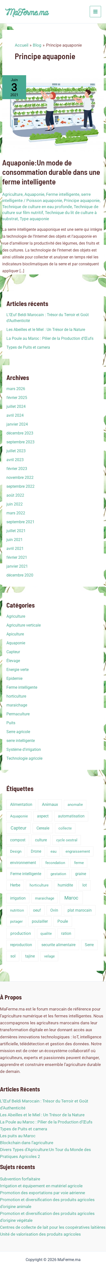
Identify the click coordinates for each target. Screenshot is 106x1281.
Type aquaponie (34, 218)
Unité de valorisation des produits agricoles (40, 1234)
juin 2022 (14, 504)
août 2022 (15, 495)
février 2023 (16, 468)
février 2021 (16, 557)
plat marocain (80, 910)
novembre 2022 (20, 477)
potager (16, 921)
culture (41, 840)
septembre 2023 (20, 442)
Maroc (71, 898)
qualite (46, 933)
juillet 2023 (16, 451)
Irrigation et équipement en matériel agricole (41, 1185)
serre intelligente (20, 740)
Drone (36, 851)
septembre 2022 (20, 486)
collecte (65, 828)
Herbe (15, 885)
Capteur (13, 652)
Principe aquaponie (82, 200)
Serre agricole (18, 731)
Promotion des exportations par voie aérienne (42, 1192)
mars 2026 (15, 388)
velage (49, 956)
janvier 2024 (17, 424)
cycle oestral (66, 840)
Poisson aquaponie (44, 200)
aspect (43, 816)
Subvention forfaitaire (20, 1178)
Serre (89, 944)
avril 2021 (15, 548)
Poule (62, 921)
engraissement (78, 851)
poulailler (40, 921)
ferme (79, 863)
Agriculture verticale (23, 625)
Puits (10, 723)
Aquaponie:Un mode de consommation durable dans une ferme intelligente (51, 172)
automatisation (71, 816)
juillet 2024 (16, 406)
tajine (30, 956)
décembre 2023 (19, 433)
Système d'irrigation (23, 749)
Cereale (42, 828)
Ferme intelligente (62, 194)
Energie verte (17, 669)
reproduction (21, 944)
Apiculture (15, 634)
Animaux (50, 804)
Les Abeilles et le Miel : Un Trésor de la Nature (45, 329)
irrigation (18, 898)
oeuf (37, 910)
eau (53, 851)
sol (13, 956)
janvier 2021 (17, 566)
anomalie (75, 804)
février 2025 (16, 397)
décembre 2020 (19, 575)
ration (66, 933)
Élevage (13, 660)
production (20, 933)
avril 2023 (15, 459)
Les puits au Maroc (17, 1135)
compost (17, 840)
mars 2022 (15, 513)
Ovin (54, 910)
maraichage (16, 705)
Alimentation (21, 804)
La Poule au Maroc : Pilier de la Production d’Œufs (49, 338)
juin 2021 (14, 539)
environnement (23, 862)
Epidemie (14, 678)
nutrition (17, 910)
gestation (58, 874)
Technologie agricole (24, 758)
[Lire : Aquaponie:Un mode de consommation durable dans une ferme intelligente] (53, 112)
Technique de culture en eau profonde (37, 206)
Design (15, 851)
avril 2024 (15, 415)
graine (80, 873)
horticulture (16, 696)
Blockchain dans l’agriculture (26, 1142)
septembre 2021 (20, 522)
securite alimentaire (58, 944)
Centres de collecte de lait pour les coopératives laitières (53, 1227)
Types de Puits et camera (28, 347)
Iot (84, 885)
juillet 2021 (16, 530)
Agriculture (12, 194)
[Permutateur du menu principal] (95, 11)
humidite (65, 885)
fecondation (55, 863)
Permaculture (18, 714)
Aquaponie (34, 194)
